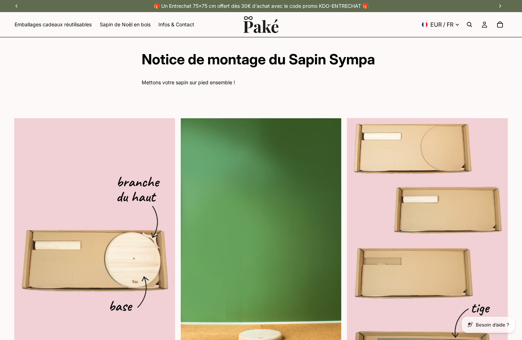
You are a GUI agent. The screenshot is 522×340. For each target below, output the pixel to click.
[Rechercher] (469, 24)
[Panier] (500, 24)
